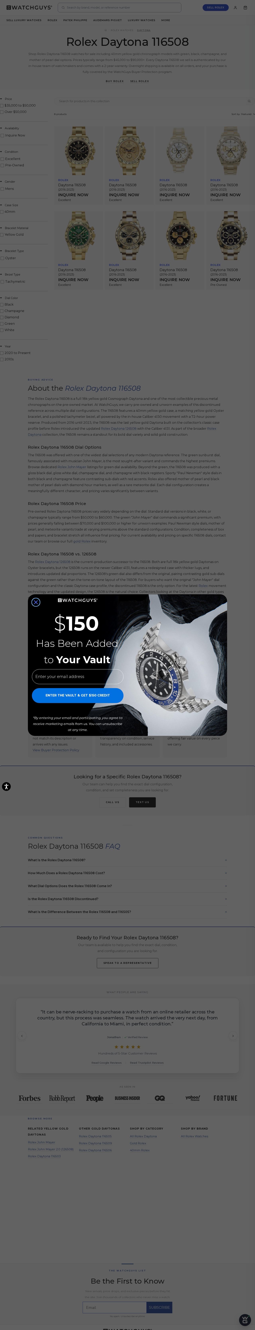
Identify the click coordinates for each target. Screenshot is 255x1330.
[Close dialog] (36, 602)
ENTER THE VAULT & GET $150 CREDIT (78, 695)
